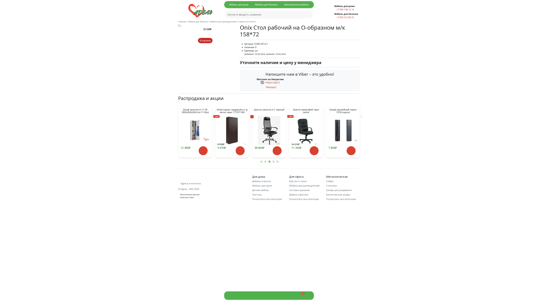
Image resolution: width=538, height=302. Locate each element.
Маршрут (270, 87)
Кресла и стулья (298, 181)
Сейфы (330, 181)
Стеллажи (331, 185)
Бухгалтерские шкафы (338, 194)
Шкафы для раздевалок (339, 190)
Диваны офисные (298, 194)
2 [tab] (265, 161)
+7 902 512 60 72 (345, 17)
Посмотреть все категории (267, 199)
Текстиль (257, 194)
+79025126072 (272, 82)
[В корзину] (203, 150)
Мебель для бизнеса (266, 4)
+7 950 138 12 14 (345, 9)
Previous (185, 132)
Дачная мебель (260, 190)
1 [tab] (261, 161)
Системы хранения (299, 190)
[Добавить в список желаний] (215, 40)
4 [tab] (273, 161)
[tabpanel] (195, 132)
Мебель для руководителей (304, 185)
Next (353, 132)
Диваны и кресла (261, 181)
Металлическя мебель (296, 4)
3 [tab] (269, 161)
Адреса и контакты (190, 183)
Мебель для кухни (262, 185)
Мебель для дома (238, 4)
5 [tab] (277, 161)
